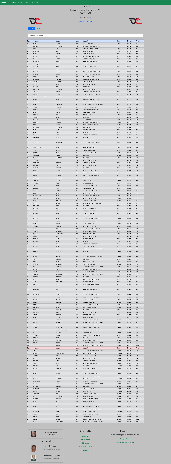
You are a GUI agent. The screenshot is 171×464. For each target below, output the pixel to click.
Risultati (35, 2)
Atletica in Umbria (8, 2)
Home (20, 2)
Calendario (27, 2)
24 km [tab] (38, 29)
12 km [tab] (31, 29)
